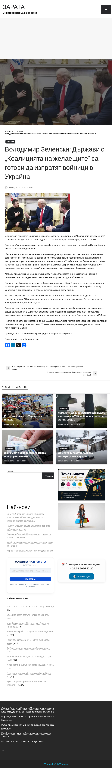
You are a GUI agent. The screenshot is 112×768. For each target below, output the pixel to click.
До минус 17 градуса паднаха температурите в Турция (75, 454)
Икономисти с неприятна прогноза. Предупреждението (25, 454)
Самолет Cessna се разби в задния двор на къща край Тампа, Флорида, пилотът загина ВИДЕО (81, 416)
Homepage (9, 131)
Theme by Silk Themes (56, 764)
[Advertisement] (56, 38)
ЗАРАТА (14, 6)
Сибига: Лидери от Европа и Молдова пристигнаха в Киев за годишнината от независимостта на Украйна (26, 517)
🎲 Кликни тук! (81, 576)
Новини (20, 131)
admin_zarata (14, 187)
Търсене (10, 471)
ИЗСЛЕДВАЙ (30, 579)
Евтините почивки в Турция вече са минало (25, 418)
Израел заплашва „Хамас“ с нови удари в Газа (30, 550)
